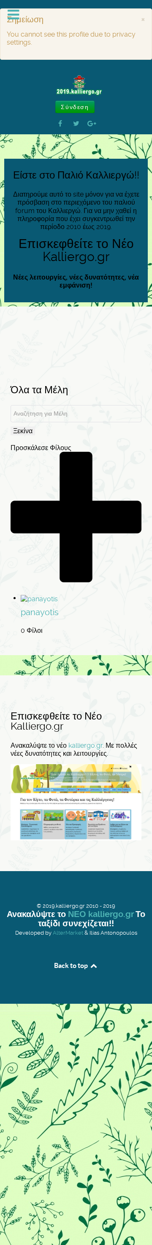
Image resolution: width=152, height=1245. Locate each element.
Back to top (71, 965)
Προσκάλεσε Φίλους (41, 448)
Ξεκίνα (23, 431)
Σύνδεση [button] (75, 107)
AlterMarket (68, 933)
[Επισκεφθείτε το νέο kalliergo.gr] (76, 802)
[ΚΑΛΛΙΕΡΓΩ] (76, 85)
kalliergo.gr (85, 745)
